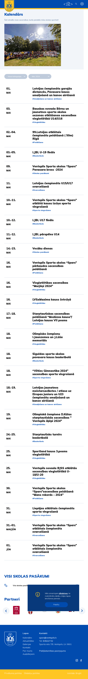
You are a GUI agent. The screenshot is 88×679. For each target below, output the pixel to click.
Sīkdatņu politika (32, 673)
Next (81, 611)
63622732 (47, 641)
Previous (6, 611)
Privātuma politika (13, 673)
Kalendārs (27, 637)
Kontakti (26, 647)
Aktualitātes (28, 641)
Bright (78, 673)
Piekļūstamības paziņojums (52, 651)
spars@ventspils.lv (48, 637)
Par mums (27, 651)
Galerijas (27, 644)
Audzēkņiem (28, 654)
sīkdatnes (63, 593)
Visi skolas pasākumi (22, 585)
